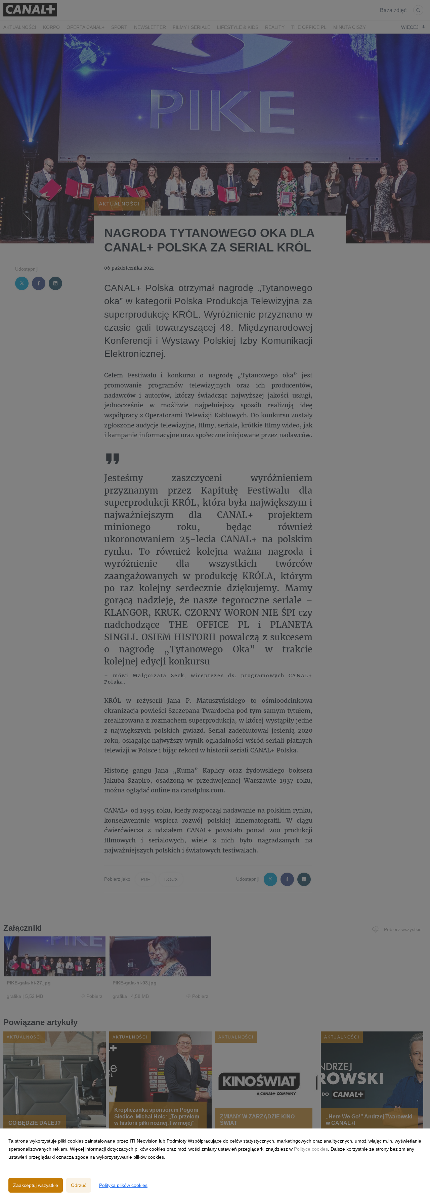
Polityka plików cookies (123, 1185)
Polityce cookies (311, 1149)
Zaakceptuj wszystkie (35, 1185)
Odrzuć (78, 1185)
